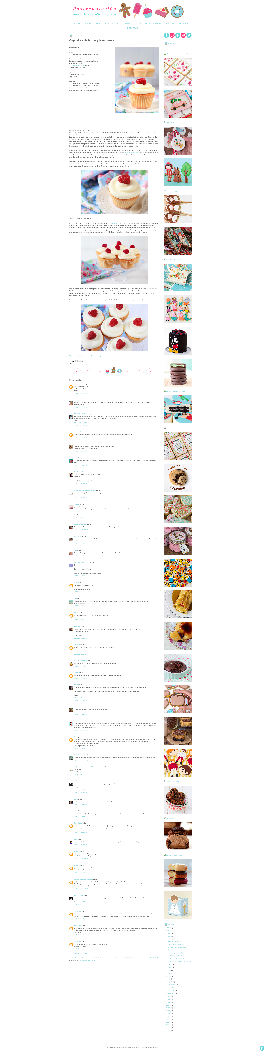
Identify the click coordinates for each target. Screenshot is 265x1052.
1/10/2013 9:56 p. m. (80, 730)
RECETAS (170, 24)
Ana (75, 737)
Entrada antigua (154, 957)
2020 (168, 1013)
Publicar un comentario (79, 953)
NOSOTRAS (132, 28)
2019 (168, 1011)
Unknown (77, 644)
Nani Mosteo (78, 626)
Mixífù (76, 781)
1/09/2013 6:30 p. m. (80, 393)
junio (169, 976)
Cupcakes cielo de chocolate (177, 947)
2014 (168, 996)
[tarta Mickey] (178, 354)
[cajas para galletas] (173, 259)
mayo (170, 973)
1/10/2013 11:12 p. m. (81, 760)
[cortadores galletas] (178, 186)
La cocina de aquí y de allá (83, 879)
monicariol (77, 536)
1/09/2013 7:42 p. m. (80, 465)
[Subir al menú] (261, 1048)
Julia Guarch (78, 823)
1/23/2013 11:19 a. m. (81, 889)
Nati (75, 550)
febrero (170, 965)
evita (75, 458)
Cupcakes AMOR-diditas (82, 902)
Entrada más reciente (77, 957)
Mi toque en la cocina (81, 444)
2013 (168, 936)
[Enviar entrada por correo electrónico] (72, 361)
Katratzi (76, 504)
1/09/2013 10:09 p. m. (81, 529)
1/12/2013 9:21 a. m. (80, 792)
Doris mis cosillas (80, 524)
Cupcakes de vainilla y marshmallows (180, 961)
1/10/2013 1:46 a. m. (80, 592)
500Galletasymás (80, 755)
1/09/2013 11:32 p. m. (81, 544)
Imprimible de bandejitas (176, 944)
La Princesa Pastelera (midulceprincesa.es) (89, 767)
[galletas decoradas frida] (169, 818)
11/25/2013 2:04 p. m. (81, 935)
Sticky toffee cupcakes (175, 941)
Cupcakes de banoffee (175, 955)
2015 (168, 999)
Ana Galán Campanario (82, 472)
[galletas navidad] (178, 117)
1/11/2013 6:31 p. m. (80, 774)
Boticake (77, 707)
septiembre (171, 984)
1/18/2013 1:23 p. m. (80, 872)
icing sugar (77, 88)
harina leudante (78, 65)
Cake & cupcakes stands (176, 958)
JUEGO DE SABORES (81, 414)
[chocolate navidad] (178, 154)
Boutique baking (113, 223)
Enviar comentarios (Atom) (87, 961)
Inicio (116, 957)
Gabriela (77, 672)
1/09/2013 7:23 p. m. (80, 437)
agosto (170, 982)
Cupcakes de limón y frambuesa (178, 950)
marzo (170, 967)
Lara (75, 598)
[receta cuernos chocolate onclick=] (173, 428)
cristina (76, 612)
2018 (168, 1008)
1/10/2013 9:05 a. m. (80, 638)
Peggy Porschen (88, 364)
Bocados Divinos (79, 697)
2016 (168, 1002)
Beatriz (76, 684)
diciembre (171, 993)
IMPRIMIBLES (185, 24)
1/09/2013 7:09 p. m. (80, 407)
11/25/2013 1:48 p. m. (81, 919)
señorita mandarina (81, 660)
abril (169, 970)
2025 (168, 1027)
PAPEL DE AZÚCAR (104, 24)
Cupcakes (80, 364)
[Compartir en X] (80, 361)
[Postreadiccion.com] (178, 54)
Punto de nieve (79, 384)
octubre (170, 987)
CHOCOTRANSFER (125, 24)
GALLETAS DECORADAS (150, 24)
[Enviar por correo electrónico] (76, 361)
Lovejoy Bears (79, 432)
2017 (168, 1005)
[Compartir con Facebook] (82, 361)
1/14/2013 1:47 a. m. (80, 804)
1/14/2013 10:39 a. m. (81, 816)
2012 (168, 933)
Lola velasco (78, 400)
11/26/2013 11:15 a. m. (81, 949)
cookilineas (78, 721)
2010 (168, 928)
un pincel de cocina (131, 152)
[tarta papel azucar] (169, 122)
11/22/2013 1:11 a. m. (81, 905)
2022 (168, 1019)
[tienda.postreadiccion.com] (178, 291)
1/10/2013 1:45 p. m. (80, 678)
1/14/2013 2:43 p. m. (80, 832)
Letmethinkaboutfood (81, 562)
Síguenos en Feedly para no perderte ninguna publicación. (88, 356)
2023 (168, 1022)
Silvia (76, 799)
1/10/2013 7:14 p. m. (80, 700)
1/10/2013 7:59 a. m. (80, 620)
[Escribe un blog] (78, 361)
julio (169, 979)
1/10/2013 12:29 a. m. (81, 576)
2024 (168, 1025)
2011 (167, 931)
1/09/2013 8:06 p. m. (80, 483)
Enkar (76, 839)
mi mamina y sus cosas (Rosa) (84, 490)
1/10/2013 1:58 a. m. (80, 606)
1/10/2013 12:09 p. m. (81, 654)
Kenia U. (77, 582)
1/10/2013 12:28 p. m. (81, 666)
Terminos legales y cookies (149, 1047)
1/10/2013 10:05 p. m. (81, 748)
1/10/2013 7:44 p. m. (80, 714)
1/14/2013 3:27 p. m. (80, 844)
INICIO (77, 24)
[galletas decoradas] (178, 222)
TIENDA (87, 24)
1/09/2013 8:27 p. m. (80, 497)
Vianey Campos (79, 895)
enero (170, 939)
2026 (168, 1030)
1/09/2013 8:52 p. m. (80, 518)
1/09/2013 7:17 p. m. (80, 425)
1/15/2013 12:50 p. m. (81, 858)
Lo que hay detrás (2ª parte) (177, 953)
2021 (168, 1016)
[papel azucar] (178, 85)
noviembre (171, 990)
